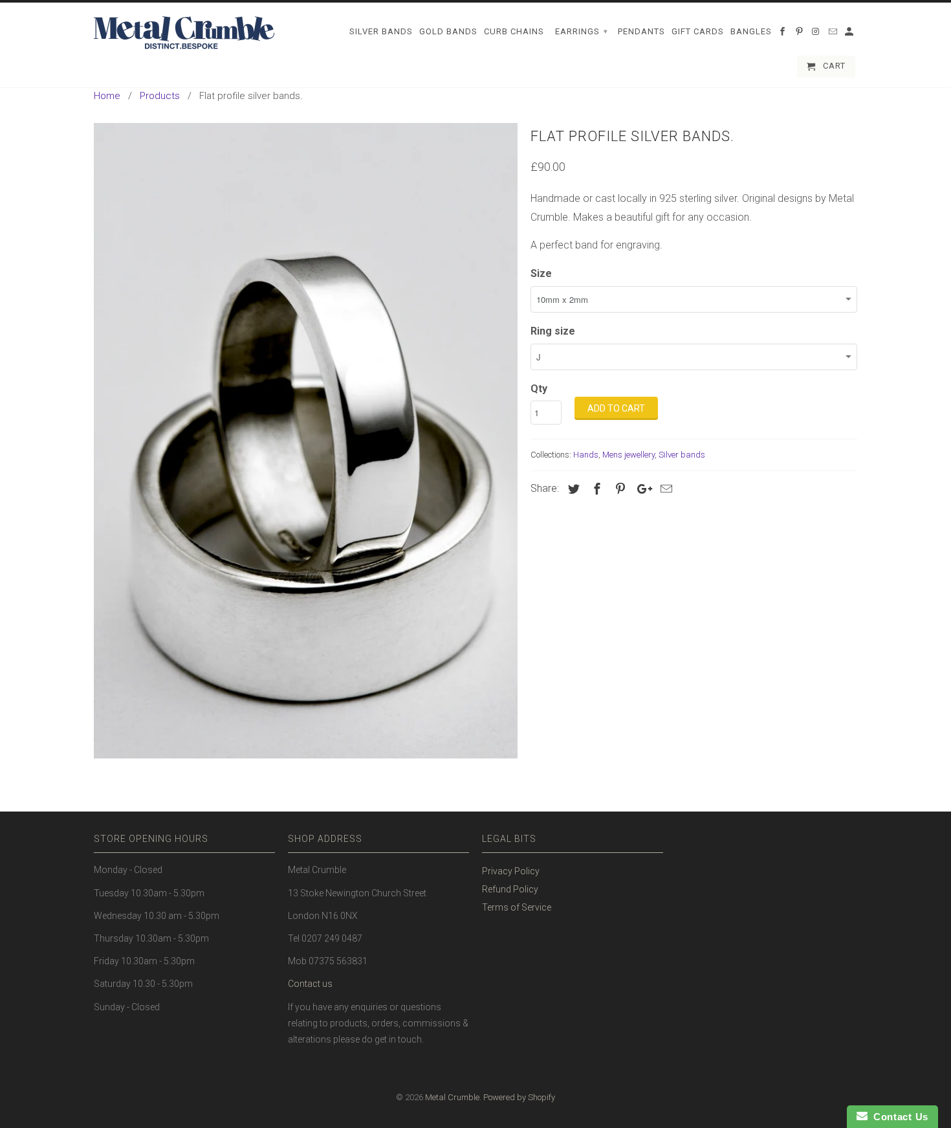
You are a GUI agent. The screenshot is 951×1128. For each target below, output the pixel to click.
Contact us (310, 984)
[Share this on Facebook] (595, 489)
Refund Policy (510, 889)
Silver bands (682, 454)
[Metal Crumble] (184, 33)
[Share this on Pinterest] (618, 489)
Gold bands (448, 31)
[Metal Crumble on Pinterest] (800, 34)
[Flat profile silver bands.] (306, 440)
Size (541, 273)
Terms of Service (516, 907)
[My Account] (850, 34)
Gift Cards (698, 31)
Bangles (751, 31)
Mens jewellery (628, 454)
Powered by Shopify (519, 1097)
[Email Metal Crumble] (834, 34)
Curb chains (514, 31)
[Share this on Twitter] (572, 489)
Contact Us (898, 1116)
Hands (585, 454)
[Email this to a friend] (664, 489)
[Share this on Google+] (641, 489)
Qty (538, 388)
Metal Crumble (452, 1097)
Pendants (641, 31)
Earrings (581, 31)
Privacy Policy (511, 871)
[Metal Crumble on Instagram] (817, 34)
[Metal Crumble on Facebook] (783, 34)
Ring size (552, 331)
